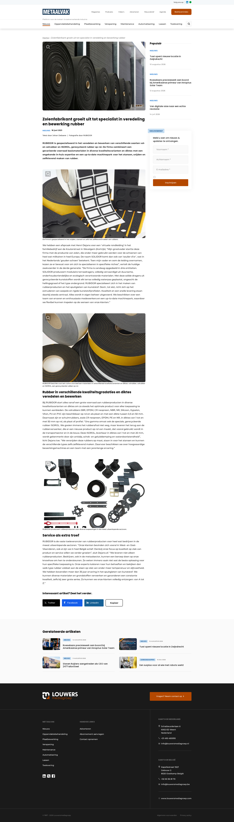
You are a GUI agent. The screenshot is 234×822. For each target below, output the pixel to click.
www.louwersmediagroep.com (176, 798)
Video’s (121, 12)
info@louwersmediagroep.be (175, 784)
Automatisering (146, 24)
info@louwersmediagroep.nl (175, 743)
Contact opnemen (89, 739)
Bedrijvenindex (181, 12)
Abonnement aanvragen (92, 734)
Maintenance (127, 24)
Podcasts (109, 12)
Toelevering (176, 24)
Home (46, 37)
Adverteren (134, 12)
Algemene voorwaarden (167, 815)
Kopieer (114, 603)
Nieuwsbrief (149, 12)
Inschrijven (170, 182)
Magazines (95, 12)
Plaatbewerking (92, 24)
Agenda (163, 12)
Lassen (162, 24)
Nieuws (46, 24)
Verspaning (110, 24)
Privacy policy (185, 815)
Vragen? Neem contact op (169, 696)
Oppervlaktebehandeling (67, 24)
